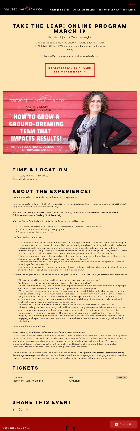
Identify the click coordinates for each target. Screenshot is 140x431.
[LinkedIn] (73, 428)
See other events (70, 71)
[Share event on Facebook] (13, 409)
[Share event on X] (20, 409)
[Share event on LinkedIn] (27, 409)
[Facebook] (66, 428)
